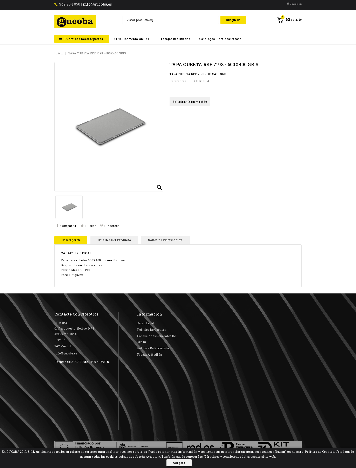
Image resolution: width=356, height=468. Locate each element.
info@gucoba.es (97, 4)
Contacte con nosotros (76, 314)
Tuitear (90, 226)
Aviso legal (145, 323)
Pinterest (111, 226)
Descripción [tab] (71, 240)
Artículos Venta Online (131, 39)
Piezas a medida (149, 355)
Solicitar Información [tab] (165, 240)
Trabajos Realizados (174, 39)
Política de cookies (151, 330)
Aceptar (179, 463)
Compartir (68, 226)
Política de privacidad (154, 348)
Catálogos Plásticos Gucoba (220, 39)
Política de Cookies (319, 452)
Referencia (178, 81)
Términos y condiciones (222, 457)
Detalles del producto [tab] (114, 240)
